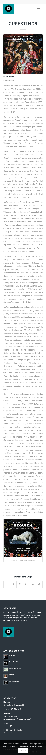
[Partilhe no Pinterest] (20, 584)
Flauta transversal (15, 668)
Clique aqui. (7, 733)
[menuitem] (38, 9)
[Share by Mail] (33, 584)
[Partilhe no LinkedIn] (26, 584)
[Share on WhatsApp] (13, 584)
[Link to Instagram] (39, 584)
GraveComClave (14, 662)
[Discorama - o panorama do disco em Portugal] (19, 9)
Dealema (12, 655)
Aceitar (23, 750)
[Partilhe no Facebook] (7, 584)
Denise (11, 675)
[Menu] (38, 9)
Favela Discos (14, 681)
